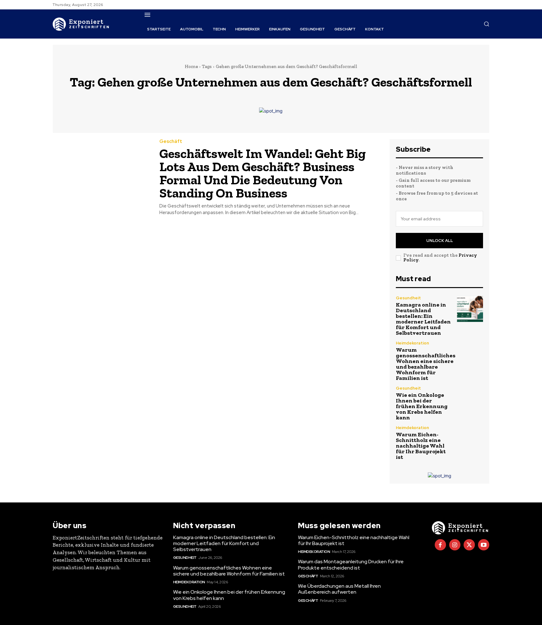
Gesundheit (408, 298)
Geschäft (170, 141)
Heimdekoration (412, 343)
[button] (486, 24)
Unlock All (439, 240)
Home (191, 66)
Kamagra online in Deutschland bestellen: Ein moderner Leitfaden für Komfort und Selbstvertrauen (423, 318)
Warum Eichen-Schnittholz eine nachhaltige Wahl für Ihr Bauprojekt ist (421, 445)
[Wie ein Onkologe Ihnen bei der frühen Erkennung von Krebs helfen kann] (470, 399)
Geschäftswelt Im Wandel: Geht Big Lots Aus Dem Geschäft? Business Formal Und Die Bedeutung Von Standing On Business (262, 173)
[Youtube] (483, 544)
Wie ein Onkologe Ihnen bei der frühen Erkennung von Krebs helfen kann (422, 406)
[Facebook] (440, 544)
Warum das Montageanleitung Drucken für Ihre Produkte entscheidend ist (351, 564)
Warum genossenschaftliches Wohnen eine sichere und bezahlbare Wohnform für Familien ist (425, 363)
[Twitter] (469, 544)
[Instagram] (454, 544)
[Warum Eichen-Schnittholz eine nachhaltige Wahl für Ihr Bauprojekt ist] (470, 439)
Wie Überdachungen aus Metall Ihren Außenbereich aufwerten (339, 589)
